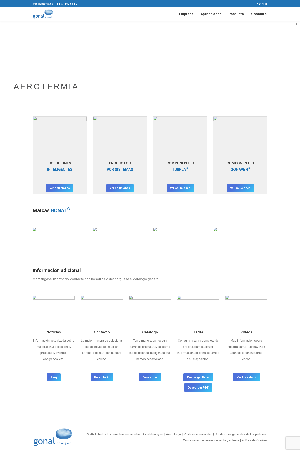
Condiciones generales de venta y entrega (211, 440)
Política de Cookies (254, 440)
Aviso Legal (173, 434)
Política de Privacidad (198, 434)
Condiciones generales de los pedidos (240, 434)
